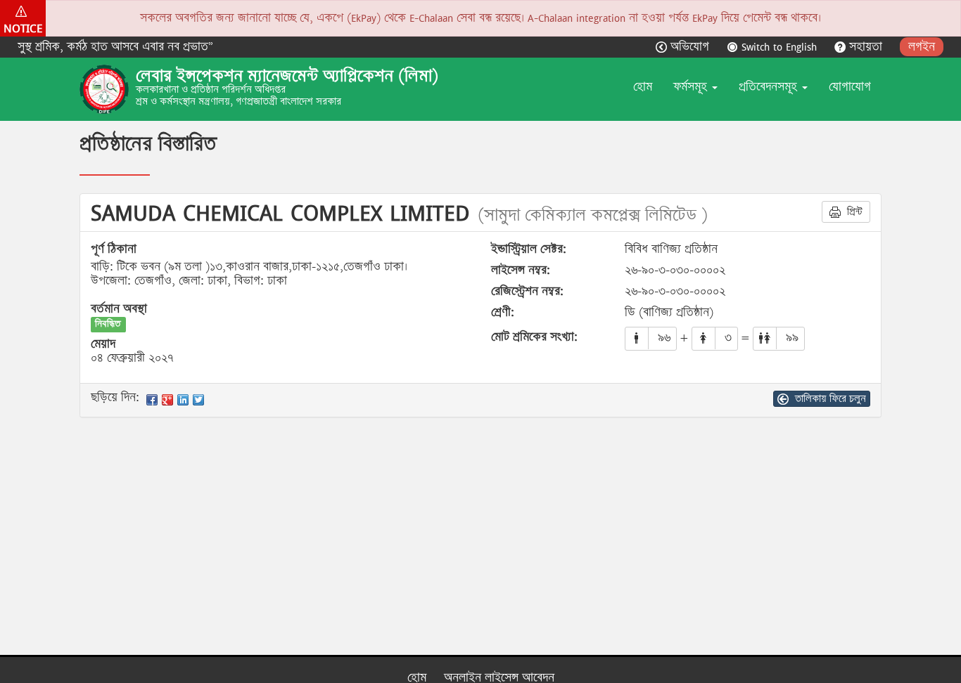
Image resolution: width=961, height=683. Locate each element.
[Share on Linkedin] (183, 399)
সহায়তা (866, 46)
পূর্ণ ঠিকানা (113, 249)
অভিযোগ (690, 46)
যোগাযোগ (850, 86)
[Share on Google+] (167, 399)
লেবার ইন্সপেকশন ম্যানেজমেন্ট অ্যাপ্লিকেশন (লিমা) (287, 75)
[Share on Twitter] (198, 399)
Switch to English (779, 46)
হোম (642, 86)
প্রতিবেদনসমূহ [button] (770, 86)
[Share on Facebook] (152, 399)
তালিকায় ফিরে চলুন (829, 398)
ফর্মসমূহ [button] (692, 86)
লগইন (921, 46)
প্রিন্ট (853, 211)
